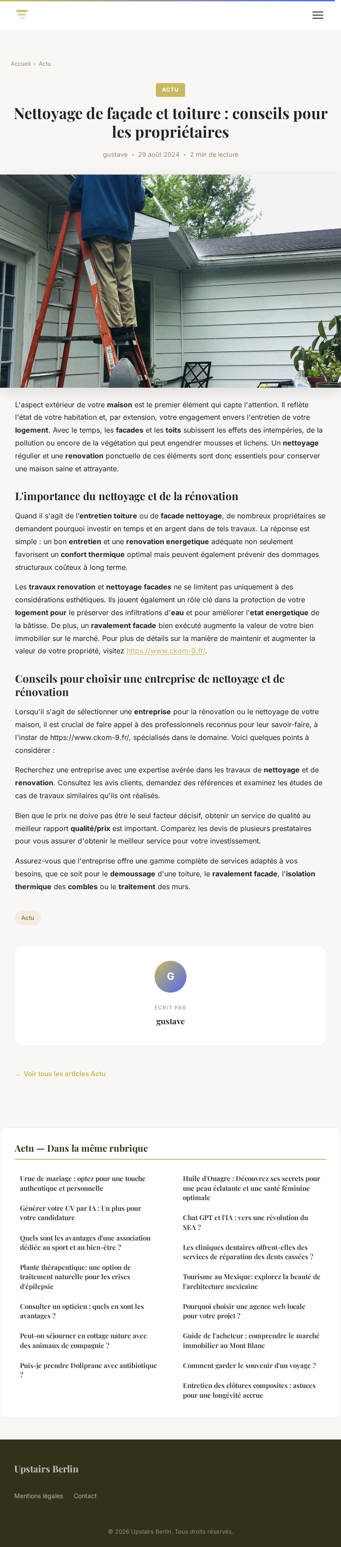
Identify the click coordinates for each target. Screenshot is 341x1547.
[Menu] (318, 15)
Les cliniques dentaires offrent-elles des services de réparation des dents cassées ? (248, 1252)
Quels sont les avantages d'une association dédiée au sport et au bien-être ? (85, 1242)
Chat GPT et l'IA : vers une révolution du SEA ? (245, 1222)
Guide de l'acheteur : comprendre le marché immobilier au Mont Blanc (251, 1340)
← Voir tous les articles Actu (60, 1074)
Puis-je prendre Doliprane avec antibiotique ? (88, 1370)
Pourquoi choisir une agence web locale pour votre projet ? (244, 1311)
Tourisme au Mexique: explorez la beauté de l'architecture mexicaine (252, 1281)
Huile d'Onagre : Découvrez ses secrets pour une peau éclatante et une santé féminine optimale (251, 1188)
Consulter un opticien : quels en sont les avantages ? (82, 1311)
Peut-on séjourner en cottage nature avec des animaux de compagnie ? (83, 1340)
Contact (85, 1495)
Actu (45, 63)
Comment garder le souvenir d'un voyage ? (249, 1365)
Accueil (21, 63)
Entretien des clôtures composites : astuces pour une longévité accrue (249, 1390)
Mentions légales (38, 1495)
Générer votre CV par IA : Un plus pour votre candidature (80, 1213)
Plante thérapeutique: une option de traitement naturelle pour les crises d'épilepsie (75, 1277)
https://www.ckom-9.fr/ (166, 650)
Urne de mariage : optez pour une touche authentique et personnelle (83, 1183)
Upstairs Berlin (46, 1468)
